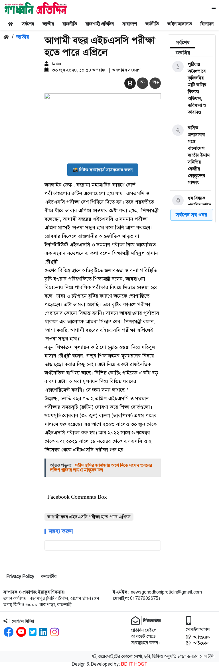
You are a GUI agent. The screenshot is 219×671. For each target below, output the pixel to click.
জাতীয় (48, 24)
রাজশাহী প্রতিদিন (100, 24)
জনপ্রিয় (183, 53)
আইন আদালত (179, 24)
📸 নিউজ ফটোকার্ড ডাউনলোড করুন (103, 169)
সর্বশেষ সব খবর (191, 215)
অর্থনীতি (152, 24)
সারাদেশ (129, 24)
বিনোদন (207, 24)
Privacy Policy (20, 576)
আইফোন (200, 643)
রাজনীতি (69, 24)
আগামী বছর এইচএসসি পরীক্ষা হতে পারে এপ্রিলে (89, 517)
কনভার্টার (48, 576)
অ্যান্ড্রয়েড (201, 637)
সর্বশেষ (28, 24)
